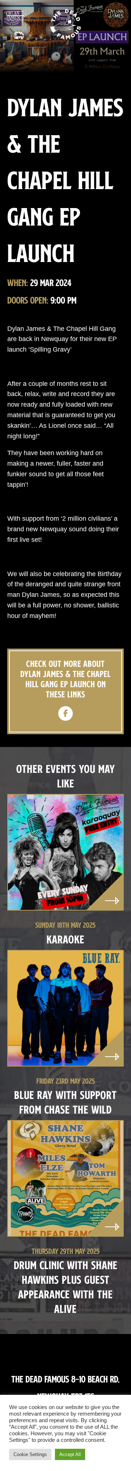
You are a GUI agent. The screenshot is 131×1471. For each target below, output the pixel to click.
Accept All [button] (70, 1454)
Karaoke (65, 939)
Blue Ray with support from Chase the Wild (65, 1102)
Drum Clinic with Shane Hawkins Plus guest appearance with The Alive (66, 1286)
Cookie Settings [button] (30, 1454)
